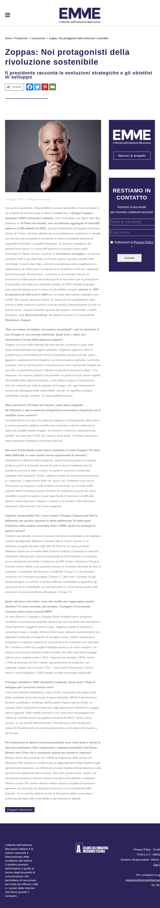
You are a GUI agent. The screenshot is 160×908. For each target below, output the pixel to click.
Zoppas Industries (20, 809)
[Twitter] (37, 86)
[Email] (52, 86)
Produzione (21, 38)
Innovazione (38, 38)
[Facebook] (29, 86)
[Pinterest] (45, 86)
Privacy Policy (143, 242)
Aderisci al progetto (132, 155)
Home (8, 38)
